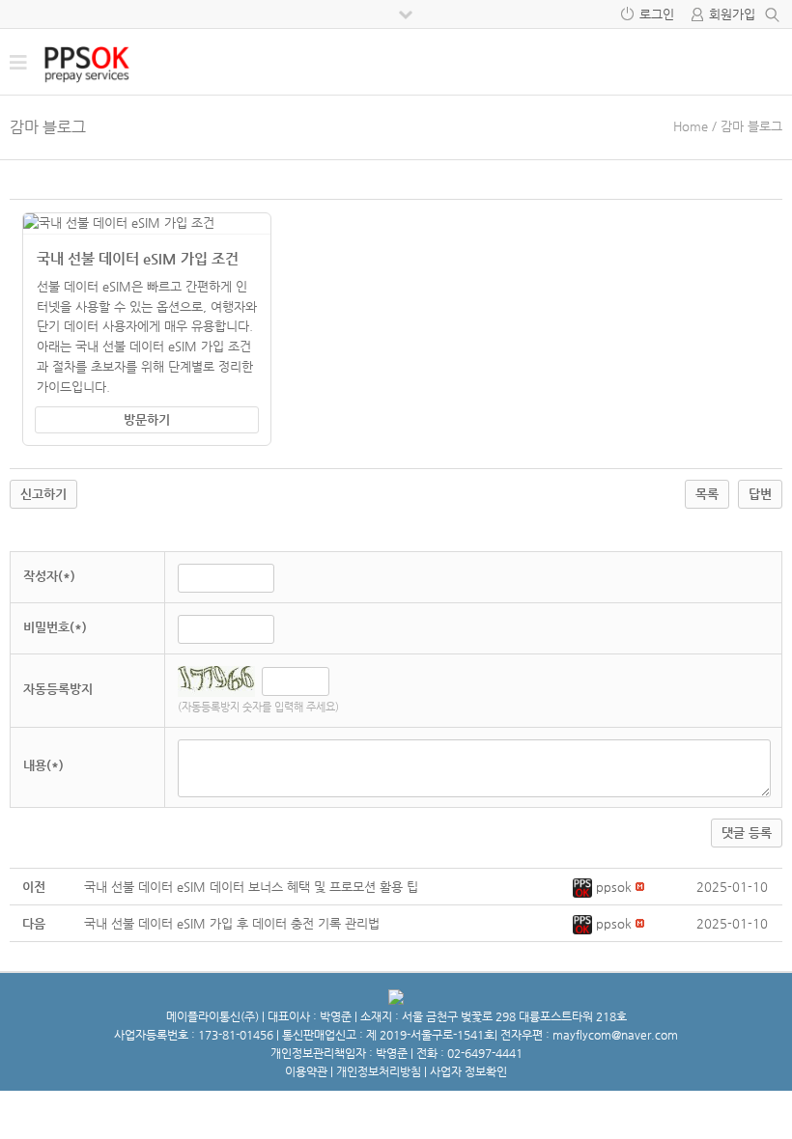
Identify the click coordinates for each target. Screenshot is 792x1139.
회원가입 (732, 14)
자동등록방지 (58, 688)
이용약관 (306, 1071)
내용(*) (43, 765)
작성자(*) (49, 576)
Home (690, 126)
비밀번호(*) (55, 627)
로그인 (656, 14)
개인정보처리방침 (378, 1071)
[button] (584, 886)
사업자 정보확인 (468, 1071)
